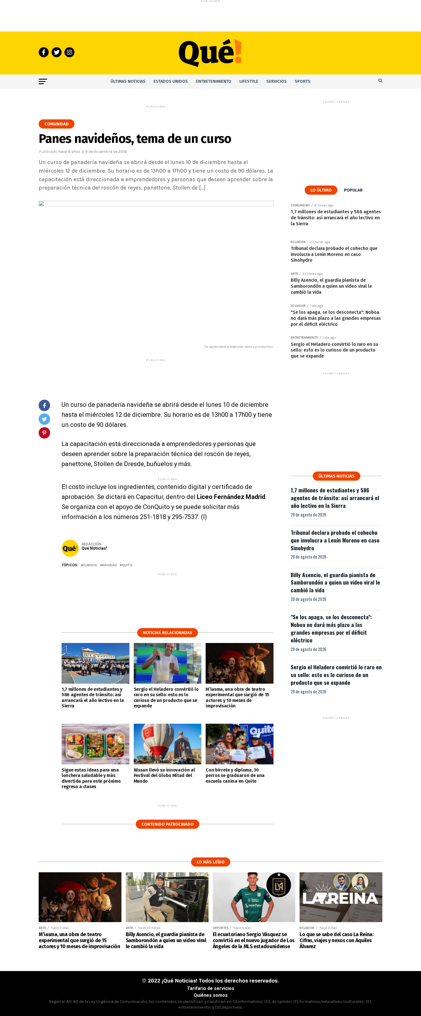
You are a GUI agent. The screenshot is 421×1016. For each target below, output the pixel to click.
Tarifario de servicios (210, 988)
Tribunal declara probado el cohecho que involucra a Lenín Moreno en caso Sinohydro (335, 540)
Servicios (276, 81)
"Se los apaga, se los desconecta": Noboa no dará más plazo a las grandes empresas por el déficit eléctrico (331, 628)
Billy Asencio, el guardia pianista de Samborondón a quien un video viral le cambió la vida (335, 582)
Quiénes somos (211, 995)
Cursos (90, 565)
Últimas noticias (128, 81)
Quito (127, 565)
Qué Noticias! (94, 548)
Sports (302, 81)
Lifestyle (248, 81)
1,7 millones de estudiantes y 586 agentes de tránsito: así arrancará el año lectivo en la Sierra (335, 498)
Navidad (109, 565)
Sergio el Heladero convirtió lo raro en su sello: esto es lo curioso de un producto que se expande (336, 674)
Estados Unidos (171, 81)
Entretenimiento (213, 81)
